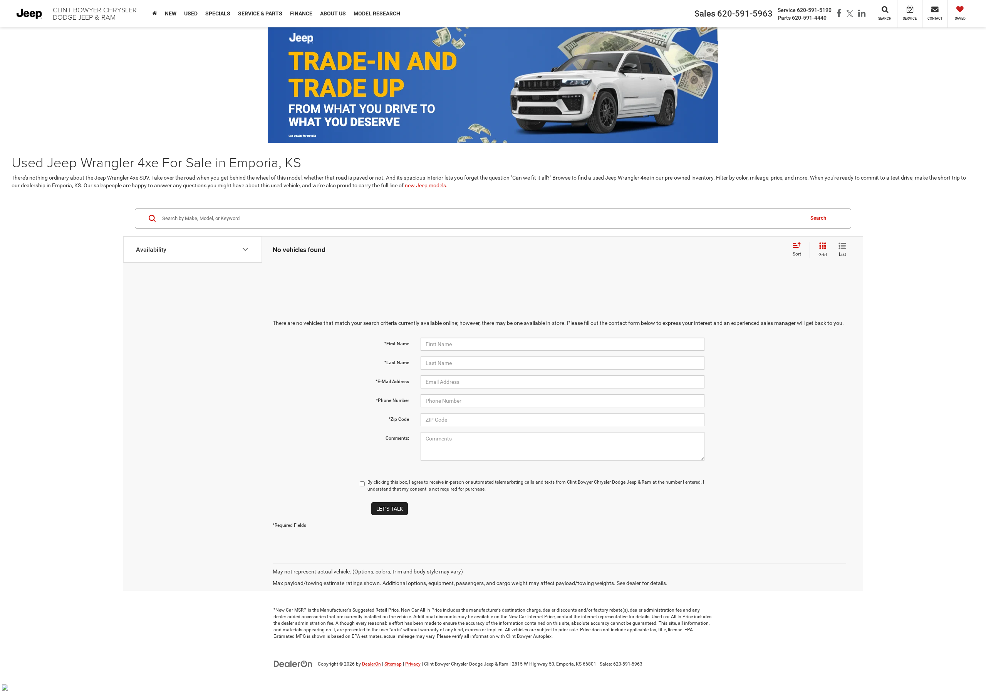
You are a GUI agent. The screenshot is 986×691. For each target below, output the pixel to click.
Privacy (413, 664)
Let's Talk (389, 509)
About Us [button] (333, 13)
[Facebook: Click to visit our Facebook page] (839, 14)
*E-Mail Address (392, 381)
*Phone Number (392, 400)
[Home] (154, 13)
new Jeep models (425, 185)
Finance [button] (301, 13)
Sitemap (393, 664)
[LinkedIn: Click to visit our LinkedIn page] (861, 14)
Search (818, 218)
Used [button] (191, 13)
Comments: (397, 438)
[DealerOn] (293, 664)
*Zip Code (399, 419)
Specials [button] (217, 13)
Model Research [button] (377, 13)
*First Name (396, 343)
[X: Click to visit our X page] (850, 14)
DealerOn (371, 664)
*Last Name (396, 362)
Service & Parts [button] (260, 13)
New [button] (170, 13)
